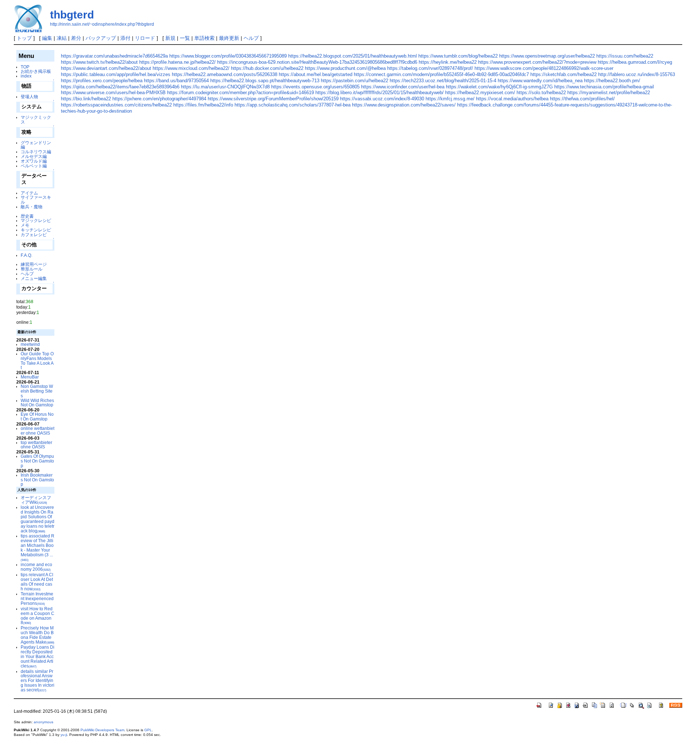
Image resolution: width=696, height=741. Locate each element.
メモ (25, 225)
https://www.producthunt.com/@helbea (345, 68)
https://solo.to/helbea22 (541, 92)
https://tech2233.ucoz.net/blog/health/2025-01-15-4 (443, 80)
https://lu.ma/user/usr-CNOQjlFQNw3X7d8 (225, 86)
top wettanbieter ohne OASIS (36, 444)
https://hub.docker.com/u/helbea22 (267, 68)
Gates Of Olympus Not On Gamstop (37, 461)
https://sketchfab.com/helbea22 (563, 74)
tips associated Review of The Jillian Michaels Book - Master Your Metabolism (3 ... (37, 547)
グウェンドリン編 (36, 145)
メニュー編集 (34, 278)
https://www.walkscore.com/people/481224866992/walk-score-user (544, 68)
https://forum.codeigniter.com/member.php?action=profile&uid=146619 (240, 92)
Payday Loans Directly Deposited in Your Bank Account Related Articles (37, 656)
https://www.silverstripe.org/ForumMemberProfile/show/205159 (273, 98)
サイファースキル (36, 199)
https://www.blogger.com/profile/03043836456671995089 (228, 56)
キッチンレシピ (36, 229)
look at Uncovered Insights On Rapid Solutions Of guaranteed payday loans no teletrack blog (37, 519)
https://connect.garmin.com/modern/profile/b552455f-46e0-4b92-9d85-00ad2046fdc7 (441, 74)
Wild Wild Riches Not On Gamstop (37, 402)
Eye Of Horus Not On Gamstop (37, 416)
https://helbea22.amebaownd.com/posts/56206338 (224, 74)
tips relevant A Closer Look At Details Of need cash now (37, 581)
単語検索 (204, 38)
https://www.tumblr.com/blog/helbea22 (458, 56)
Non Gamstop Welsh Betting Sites (37, 391)
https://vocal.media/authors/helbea (512, 98)
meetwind (30, 344)
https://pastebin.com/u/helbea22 (354, 80)
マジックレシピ (36, 220)
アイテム (29, 193)
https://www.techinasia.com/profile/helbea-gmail (604, 86)
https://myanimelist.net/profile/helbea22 (608, 92)
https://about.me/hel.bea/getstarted (315, 74)
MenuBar (30, 376)
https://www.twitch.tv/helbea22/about (99, 62)
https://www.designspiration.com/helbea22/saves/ (404, 105)
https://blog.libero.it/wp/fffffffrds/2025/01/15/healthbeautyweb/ (379, 92)
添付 (125, 38)
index (26, 76)
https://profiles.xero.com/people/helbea (101, 80)
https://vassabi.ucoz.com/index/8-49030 (382, 98)
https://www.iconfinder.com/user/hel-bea (402, 86)
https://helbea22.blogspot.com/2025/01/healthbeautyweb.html (352, 56)
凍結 (62, 38)
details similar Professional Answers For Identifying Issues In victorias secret (37, 680)
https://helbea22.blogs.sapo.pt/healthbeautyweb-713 (264, 80)
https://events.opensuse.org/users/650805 (315, 86)
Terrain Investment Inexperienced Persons (37, 598)
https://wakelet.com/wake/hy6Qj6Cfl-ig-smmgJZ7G (499, 86)
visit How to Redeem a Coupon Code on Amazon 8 (37, 615)
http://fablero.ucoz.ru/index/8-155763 (636, 74)
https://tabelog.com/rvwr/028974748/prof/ (430, 68)
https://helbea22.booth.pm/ (612, 80)
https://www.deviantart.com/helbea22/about (106, 68)
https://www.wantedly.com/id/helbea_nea (540, 80)
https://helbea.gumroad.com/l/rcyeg (635, 62)
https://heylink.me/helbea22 (448, 62)
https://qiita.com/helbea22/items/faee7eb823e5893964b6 (120, 86)
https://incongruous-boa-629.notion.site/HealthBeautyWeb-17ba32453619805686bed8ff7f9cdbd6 (317, 62)
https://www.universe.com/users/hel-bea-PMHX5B (113, 92)
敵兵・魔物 (31, 206)
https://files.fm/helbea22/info (203, 105)
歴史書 (27, 216)
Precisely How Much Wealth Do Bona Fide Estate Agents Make (37, 634)
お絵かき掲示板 (36, 71)
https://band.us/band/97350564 (176, 80)
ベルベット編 (34, 165)
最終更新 (229, 38)
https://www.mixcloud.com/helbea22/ (191, 68)
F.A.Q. (26, 255)
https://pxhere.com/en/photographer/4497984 (159, 98)
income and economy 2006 (36, 567)
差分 (76, 38)
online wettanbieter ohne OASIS (37, 430)
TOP (25, 66)
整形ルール (31, 269)
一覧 (185, 38)
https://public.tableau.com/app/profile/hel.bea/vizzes (115, 74)
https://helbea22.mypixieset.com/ (480, 92)
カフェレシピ (34, 234)
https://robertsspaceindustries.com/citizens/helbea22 (116, 105)
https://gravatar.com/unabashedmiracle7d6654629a (114, 56)
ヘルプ (251, 38)
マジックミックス (36, 119)
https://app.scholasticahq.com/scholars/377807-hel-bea (293, 105)
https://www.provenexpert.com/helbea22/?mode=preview (537, 62)
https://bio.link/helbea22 (86, 98)
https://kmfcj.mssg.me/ (450, 98)
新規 (170, 38)
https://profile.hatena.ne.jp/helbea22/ (177, 62)
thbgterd (72, 15)
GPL (148, 730)
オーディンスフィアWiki (36, 500)
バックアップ (101, 38)
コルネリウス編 (36, 151)
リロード (145, 38)
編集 (47, 38)
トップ (24, 38)
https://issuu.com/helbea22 (624, 56)
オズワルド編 (34, 161)
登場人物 (29, 96)
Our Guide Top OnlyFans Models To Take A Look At (37, 360)
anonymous (43, 722)
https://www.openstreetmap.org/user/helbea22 (547, 56)
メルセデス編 (34, 156)
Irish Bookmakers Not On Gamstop (37, 480)
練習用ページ (34, 264)
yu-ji (64, 735)
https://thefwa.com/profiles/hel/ (582, 98)
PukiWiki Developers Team (102, 730)
